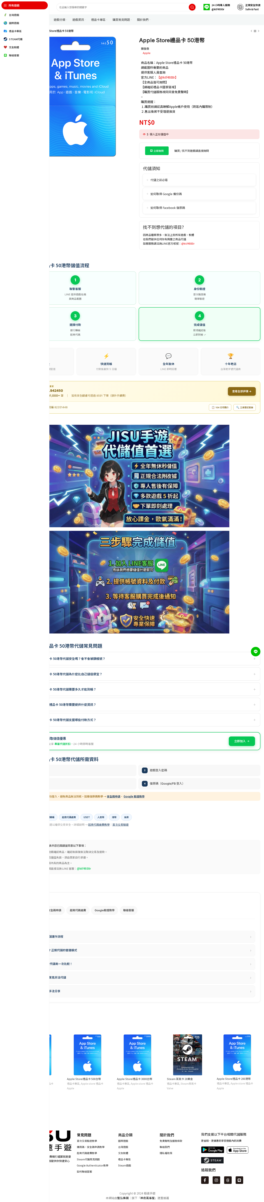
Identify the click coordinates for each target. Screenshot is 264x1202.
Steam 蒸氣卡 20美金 (180, 1079)
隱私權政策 (166, 1153)
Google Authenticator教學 (92, 1165)
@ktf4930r (187, 243)
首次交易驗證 (120, 824)
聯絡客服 (128, 910)
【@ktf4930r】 (167, 77)
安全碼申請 (113, 796)
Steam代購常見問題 (88, 1159)
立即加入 (240, 741)
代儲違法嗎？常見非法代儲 (139, 978)
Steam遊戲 (124, 1165)
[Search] (192, 7)
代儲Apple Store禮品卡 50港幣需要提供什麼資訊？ (61, 704)
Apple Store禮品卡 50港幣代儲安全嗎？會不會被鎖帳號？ (65, 658)
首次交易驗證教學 (87, 1141)
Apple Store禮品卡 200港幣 (234, 1079)
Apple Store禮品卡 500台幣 (84, 1079)
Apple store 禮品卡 (92, 1083)
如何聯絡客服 (84, 1171)
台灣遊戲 (123, 1147)
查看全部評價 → (241, 391)
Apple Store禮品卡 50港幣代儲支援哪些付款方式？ (61, 719)
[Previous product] (251, 31)
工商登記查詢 (244, 407)
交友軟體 (123, 1153)
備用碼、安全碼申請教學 (91, 1147)
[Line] (239, 1180)
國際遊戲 (123, 1141)
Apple (146, 53)
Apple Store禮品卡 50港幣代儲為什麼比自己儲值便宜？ (64, 674)
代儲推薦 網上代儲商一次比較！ (139, 964)
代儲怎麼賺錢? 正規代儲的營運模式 (139, 950)
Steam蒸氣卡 (188, 1083)
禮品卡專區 (73, 1083)
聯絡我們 (165, 1147)
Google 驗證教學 (134, 796)
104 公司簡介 (220, 407)
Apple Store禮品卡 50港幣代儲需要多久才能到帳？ (61, 689)
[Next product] (258, 31)
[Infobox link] (216, 7)
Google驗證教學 (105, 910)
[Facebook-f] (205, 1180)
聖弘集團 (123, 1198)
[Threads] (228, 1180)
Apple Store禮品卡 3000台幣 (134, 1079)
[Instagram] (216, 1180)
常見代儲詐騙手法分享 (139, 991)
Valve (170, 1088)
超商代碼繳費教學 (99, 824)
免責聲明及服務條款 (171, 1141)
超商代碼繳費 (78, 910)
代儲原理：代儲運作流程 (139, 937)
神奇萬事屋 (147, 1198)
